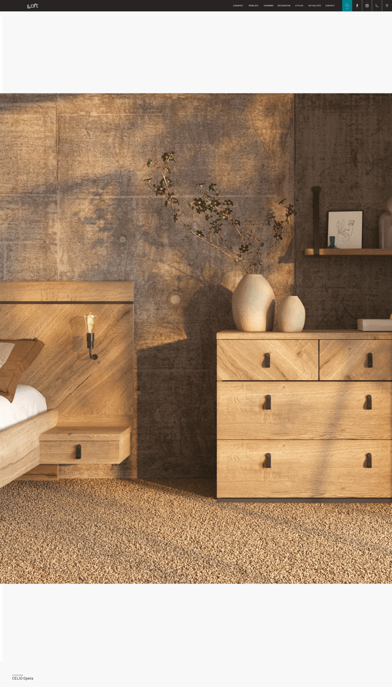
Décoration (284, 5)
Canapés (238, 5)
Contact (330, 5)
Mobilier (253, 5)
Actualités (314, 5)
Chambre (269, 5)
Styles (299, 5)
